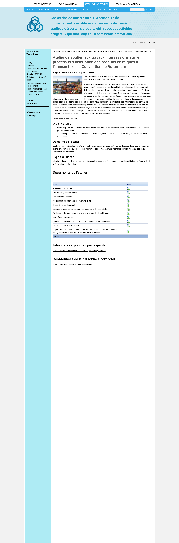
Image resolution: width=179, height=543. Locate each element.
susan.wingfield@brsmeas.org (80, 264)
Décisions (31, 65)
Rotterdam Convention (96, 4)
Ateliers (114, 51)
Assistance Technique (102, 51)
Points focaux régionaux (37, 89)
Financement (32, 86)
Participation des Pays (36, 83)
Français (151, 42)
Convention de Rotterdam (71, 51)
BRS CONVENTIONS (42, 4)
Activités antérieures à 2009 (36, 78)
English (133, 42)
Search (149, 10)
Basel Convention (68, 4)
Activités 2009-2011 (35, 74)
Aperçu (30, 62)
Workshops (32, 115)
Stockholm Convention (128, 4)
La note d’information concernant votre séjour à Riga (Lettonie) (79, 251)
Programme (32, 71)
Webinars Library (34, 112)
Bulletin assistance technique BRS (35, 93)
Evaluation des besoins (37, 68)
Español (141, 42)
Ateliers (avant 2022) (126, 51)
